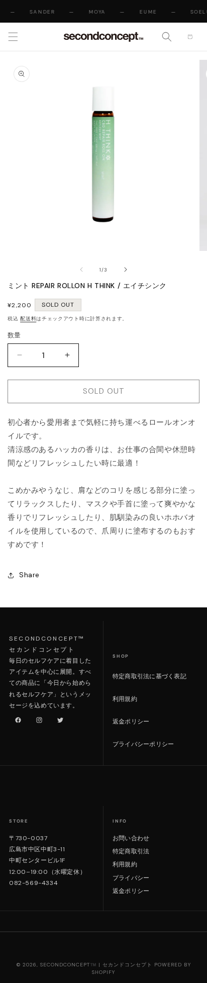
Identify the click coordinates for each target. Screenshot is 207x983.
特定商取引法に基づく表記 (149, 676)
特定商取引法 (131, 851)
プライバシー (131, 878)
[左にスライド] (81, 269)
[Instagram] (37, 718)
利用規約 (125, 699)
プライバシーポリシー (143, 744)
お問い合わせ (131, 838)
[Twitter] (58, 718)
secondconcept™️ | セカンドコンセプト (96, 964)
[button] (13, 37)
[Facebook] (16, 718)
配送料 (28, 318)
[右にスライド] (126, 269)
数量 (14, 335)
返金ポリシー (131, 722)
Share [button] (29, 574)
